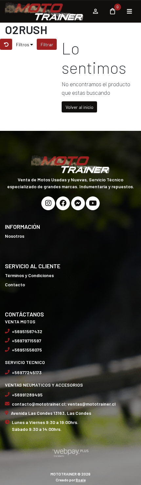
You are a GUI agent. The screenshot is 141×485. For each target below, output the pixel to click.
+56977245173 (27, 372)
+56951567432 (27, 331)
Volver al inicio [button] (79, 107)
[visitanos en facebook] (63, 203)
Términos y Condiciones (29, 275)
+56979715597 (26, 340)
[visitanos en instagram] (48, 203)
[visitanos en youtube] (93, 203)
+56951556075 (27, 350)
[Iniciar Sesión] (95, 11)
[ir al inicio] (70, 163)
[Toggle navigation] (129, 11)
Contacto (15, 284)
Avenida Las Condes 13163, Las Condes (51, 413)
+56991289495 (27, 394)
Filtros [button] (23, 44)
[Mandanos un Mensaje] (78, 203)
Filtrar (47, 44)
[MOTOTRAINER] (45, 11)
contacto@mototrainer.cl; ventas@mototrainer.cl (64, 404)
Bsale (81, 479)
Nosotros (14, 236)
